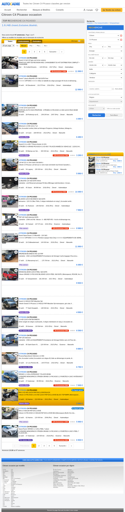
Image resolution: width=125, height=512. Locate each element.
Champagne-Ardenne (59, 475)
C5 (4, 502)
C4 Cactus (6, 499)
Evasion (13, 483)
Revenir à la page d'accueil (55, 510)
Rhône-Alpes (71, 487)
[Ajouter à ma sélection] (16, 58)
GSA (12, 486)
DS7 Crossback (16, 478)
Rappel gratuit (76, 390)
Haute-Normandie (73, 478)
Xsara (13, 503)
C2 (4, 487)
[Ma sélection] (96, 10)
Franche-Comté (58, 477)
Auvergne (70, 471)
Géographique (114, 23)
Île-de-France (57, 469)
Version (91, 81)
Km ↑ (46, 46)
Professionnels (23, 41)
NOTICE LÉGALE (83, 460)
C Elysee (5, 481)
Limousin (70, 480)
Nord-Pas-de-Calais (73, 483)
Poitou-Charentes (58, 486)
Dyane (13, 480)
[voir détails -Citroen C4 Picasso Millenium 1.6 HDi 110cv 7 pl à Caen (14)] (10, 128)
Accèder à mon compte (71, 510)
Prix (90, 43)
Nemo (13, 493)
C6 (4, 503)
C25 (4, 488)
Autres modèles (15, 506)
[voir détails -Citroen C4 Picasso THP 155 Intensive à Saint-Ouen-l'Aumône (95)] (10, 340)
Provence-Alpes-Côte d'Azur (76, 486)
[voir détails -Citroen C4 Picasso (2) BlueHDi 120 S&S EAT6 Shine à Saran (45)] (10, 183)
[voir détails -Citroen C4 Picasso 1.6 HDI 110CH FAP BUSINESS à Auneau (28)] (10, 322)
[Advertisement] (105, 135)
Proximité (92, 105)
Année (90, 62)
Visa (12, 499)
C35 (4, 494)
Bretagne (56, 474)
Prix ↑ (32, 46)
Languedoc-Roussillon (59, 480)
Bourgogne (71, 472)
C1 (4, 484)
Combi (5, 506)
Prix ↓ (39, 46)
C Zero (5, 483)
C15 (4, 486)
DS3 (12, 472)
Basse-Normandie (58, 472)
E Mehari (13, 481)
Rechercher (22, 10)
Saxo (12, 496)
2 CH (4, 469)
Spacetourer (14, 497)
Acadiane (5, 471)
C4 (4, 496)
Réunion (55, 487)
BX (4, 478)
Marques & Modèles (41, 10)
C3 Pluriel (5, 493)
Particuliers (37, 41)
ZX (12, 505)
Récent (23, 46)
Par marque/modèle (101, 23)
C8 (4, 505)
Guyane (55, 478)
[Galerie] (82, 41)
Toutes (10, 41)
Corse (69, 475)
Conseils (60, 10)
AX (4, 474)
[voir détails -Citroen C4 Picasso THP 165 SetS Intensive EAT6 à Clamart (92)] (10, 219)
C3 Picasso (6, 491)
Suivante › (53, 52)
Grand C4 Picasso (16, 484)
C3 (4, 490)
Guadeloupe (71, 477)
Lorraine (55, 481)
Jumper (13, 487)
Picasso (13, 494)
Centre (70, 474)
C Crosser (6, 480)
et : (105, 47)
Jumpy (13, 488)
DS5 (12, 475)
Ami (4, 472)
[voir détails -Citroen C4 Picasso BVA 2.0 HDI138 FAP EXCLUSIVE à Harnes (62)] (10, 413)
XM (12, 502)
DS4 (12, 474)
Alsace (70, 469)
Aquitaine (56, 471)
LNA (12, 490)
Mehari (13, 491)
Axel (4, 475)
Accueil (7, 10)
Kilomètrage (93, 54)
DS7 (12, 477)
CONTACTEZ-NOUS (95, 460)
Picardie (70, 484)
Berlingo (5, 477)
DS (12, 471)
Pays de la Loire (58, 484)
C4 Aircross (6, 497)
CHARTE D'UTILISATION (69, 460)
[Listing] (79, 41)
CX (12, 469)
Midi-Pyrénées (57, 483)
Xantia (13, 500)
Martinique (71, 481)
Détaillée (90, 23)
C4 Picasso (6, 500)
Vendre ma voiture (113, 10)
